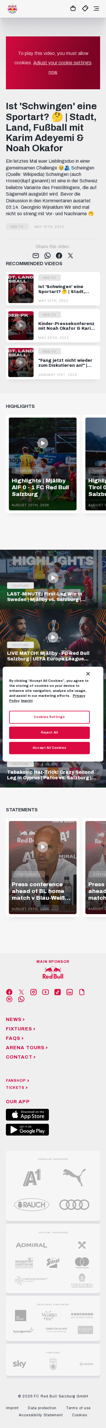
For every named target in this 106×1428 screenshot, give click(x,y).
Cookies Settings (49, 717)
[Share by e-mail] (35, 256)
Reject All (49, 732)
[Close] (88, 673)
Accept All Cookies (49, 747)
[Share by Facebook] (59, 256)
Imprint (27, 700)
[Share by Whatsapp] (47, 256)
